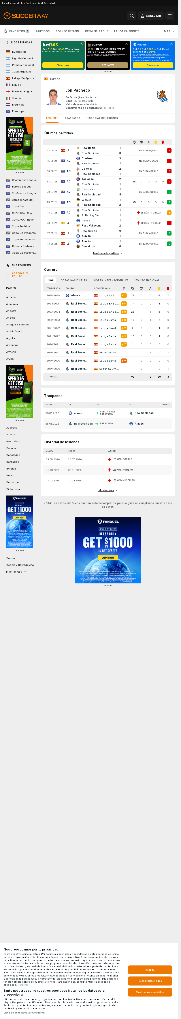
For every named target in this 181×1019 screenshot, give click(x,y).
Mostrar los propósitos (150, 992)
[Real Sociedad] (162, 98)
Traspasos (72, 118)
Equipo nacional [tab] (147, 280)
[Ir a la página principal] (34, 15)
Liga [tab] (51, 280)
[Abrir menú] (169, 15)
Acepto (150, 969)
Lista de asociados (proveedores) (24, 1012)
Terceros (23, 984)
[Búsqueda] (131, 15)
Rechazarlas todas (150, 980)
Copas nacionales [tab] (74, 280)
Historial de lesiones (102, 118)
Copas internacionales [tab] (111, 280)
